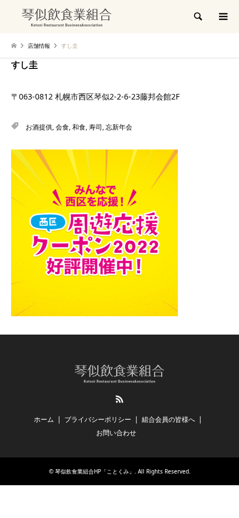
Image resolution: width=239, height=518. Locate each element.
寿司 (95, 127)
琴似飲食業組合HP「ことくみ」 (95, 471)
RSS (119, 399)
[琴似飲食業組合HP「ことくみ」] (66, 16)
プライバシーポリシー (97, 419)
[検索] (197, 16)
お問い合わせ (116, 432)
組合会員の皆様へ (168, 419)
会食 (62, 127)
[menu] (222, 16)
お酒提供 (39, 127)
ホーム (44, 419)
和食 (79, 127)
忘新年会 (119, 127)
